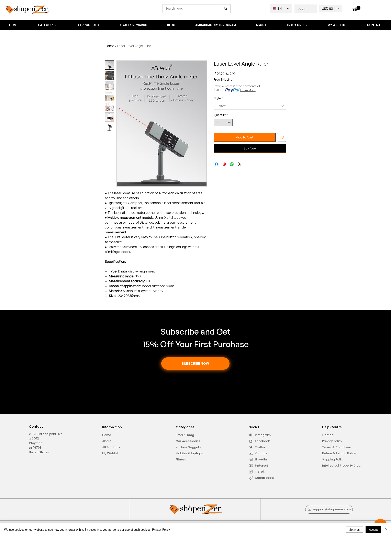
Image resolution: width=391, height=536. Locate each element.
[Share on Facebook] (216, 164)
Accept (373, 529)
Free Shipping (223, 79)
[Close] (386, 529)
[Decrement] (217, 122)
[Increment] (229, 122)
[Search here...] (225, 8)
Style (218, 98)
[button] (330, 8)
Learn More (248, 90)
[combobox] (250, 106)
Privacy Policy (161, 529)
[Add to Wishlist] (281, 137)
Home (109, 46)
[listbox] (330, 8)
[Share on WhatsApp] (232, 164)
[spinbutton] (223, 122)
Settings (354, 529)
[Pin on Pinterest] (224, 164)
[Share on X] (239, 164)
